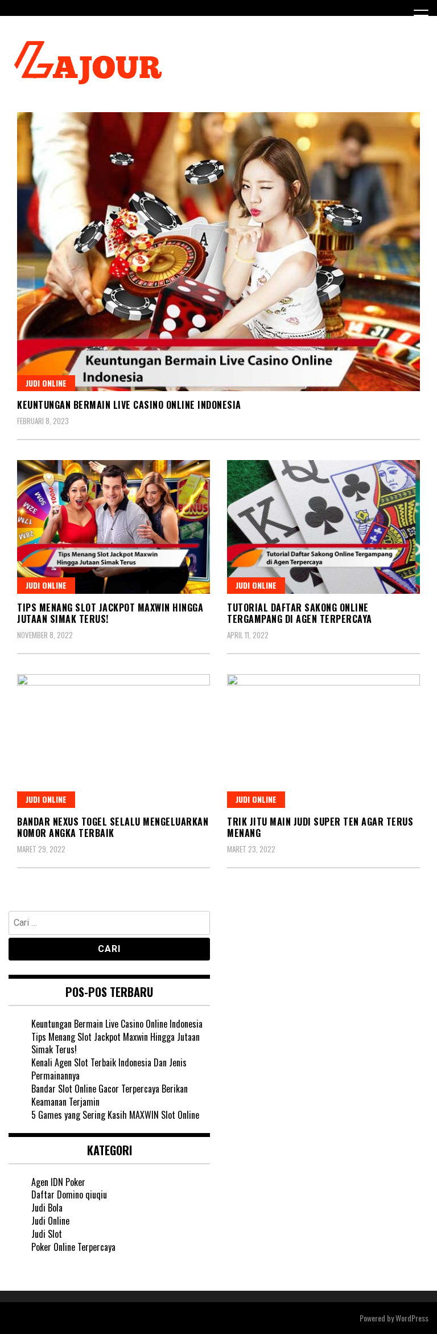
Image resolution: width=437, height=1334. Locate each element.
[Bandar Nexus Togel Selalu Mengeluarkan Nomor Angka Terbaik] (113, 741)
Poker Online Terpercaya (73, 1247)
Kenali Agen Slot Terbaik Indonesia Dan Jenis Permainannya (109, 1069)
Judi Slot (46, 1234)
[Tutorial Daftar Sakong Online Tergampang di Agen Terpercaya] (323, 527)
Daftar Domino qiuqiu (69, 1194)
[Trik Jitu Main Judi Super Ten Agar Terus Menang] (323, 741)
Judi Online (46, 383)
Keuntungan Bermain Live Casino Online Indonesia (129, 405)
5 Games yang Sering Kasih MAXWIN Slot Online (115, 1115)
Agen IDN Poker (58, 1182)
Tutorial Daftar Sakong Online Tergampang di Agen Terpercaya (299, 613)
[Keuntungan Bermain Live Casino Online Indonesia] (218, 252)
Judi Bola (47, 1207)
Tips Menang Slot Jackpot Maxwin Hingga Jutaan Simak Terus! (110, 613)
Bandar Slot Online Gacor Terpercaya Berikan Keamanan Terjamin (109, 1095)
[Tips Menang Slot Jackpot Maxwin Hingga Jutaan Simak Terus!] (113, 527)
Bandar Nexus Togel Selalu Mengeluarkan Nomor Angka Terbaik (112, 827)
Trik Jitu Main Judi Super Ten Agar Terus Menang (320, 827)
